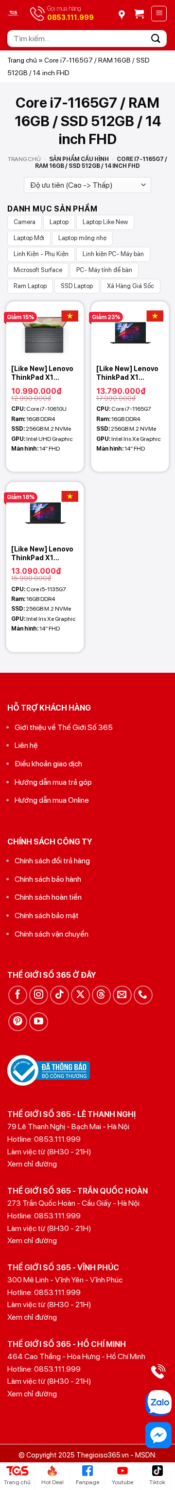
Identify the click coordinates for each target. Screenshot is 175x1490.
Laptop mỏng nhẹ (82, 238)
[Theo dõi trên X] (80, 995)
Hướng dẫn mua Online (52, 800)
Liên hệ (26, 745)
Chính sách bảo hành (48, 879)
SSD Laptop (77, 286)
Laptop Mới (29, 238)
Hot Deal (52, 1482)
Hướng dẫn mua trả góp (53, 782)
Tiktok (157, 1482)
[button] (139, 13)
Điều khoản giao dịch (48, 763)
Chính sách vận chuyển (51, 934)
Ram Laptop (30, 286)
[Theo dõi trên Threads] (101, 995)
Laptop (59, 222)
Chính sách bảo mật (47, 915)
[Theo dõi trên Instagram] (38, 995)
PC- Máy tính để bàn (104, 270)
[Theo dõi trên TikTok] (59, 995)
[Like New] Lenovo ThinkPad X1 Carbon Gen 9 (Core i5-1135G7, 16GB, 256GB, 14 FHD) (42, 553)
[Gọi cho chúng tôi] (143, 995)
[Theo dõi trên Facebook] (17, 995)
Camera (24, 222)
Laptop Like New (105, 222)
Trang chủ (22, 60)
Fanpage (87, 1482)
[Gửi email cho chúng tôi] (122, 995)
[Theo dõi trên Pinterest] (17, 1021)
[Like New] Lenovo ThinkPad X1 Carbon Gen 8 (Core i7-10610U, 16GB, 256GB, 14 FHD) (42, 373)
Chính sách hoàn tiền (48, 897)
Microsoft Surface (38, 270)
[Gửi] (156, 38)
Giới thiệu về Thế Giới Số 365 (64, 727)
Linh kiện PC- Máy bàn (113, 254)
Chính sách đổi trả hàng (52, 860)
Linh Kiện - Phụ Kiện (41, 254)
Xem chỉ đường (32, 1163)
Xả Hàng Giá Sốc (130, 286)
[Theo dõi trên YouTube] (38, 1021)
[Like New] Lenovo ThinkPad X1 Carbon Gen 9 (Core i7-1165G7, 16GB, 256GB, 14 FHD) (127, 373)
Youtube (122, 1482)
